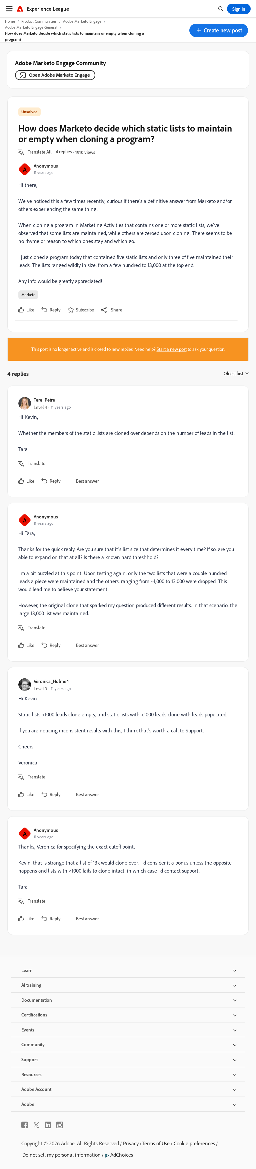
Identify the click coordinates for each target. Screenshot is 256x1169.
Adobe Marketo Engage (82, 21)
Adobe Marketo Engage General (31, 27)
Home (10, 21)
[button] (218, 30)
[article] (126, 441)
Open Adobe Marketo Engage (59, 75)
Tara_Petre (44, 400)
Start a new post (172, 349)
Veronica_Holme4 (51, 681)
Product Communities (39, 21)
